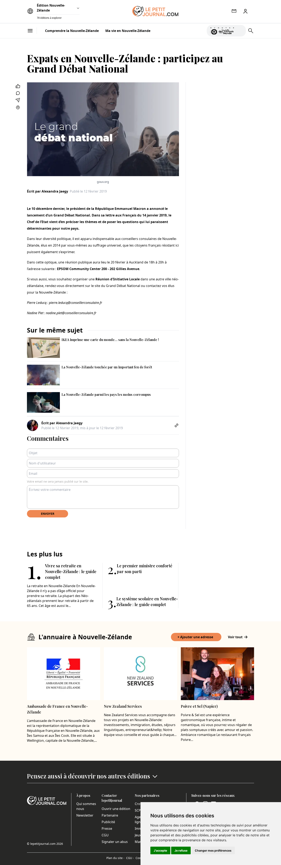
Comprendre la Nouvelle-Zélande (72, 30)
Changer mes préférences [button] (213, 850)
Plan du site (115, 858)
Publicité (108, 822)
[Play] (240, 31)
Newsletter (84, 815)
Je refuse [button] (180, 850)
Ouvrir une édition (116, 808)
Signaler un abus (115, 841)
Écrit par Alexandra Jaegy (47, 191)
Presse (107, 828)
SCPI (138, 810)
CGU (105, 835)
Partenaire (110, 815)
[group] (240, 30)
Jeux (138, 835)
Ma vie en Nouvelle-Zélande (127, 30)
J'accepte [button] (160, 850)
